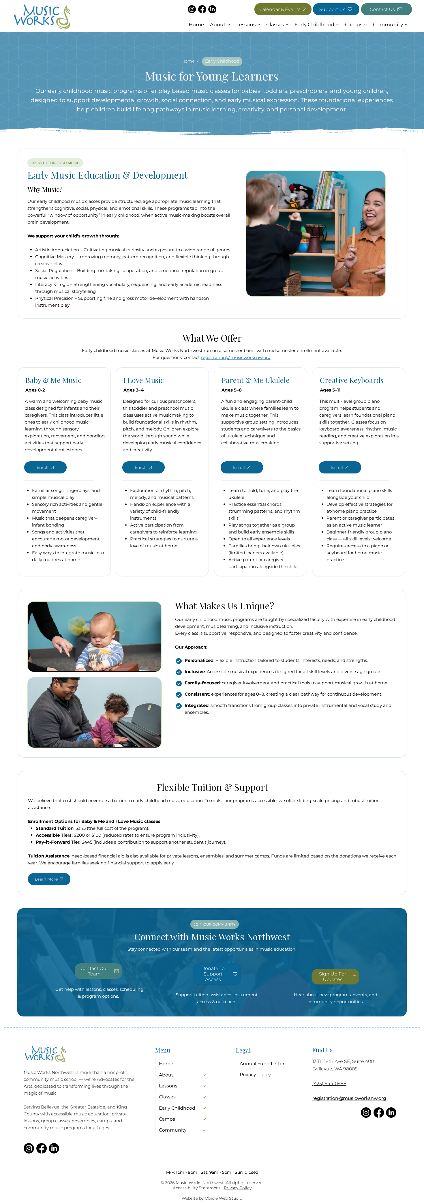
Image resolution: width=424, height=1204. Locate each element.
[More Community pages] (406, 24)
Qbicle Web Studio (223, 1198)
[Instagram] (192, 9)
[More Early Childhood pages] (337, 24)
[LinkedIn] (212, 9)
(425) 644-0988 (329, 1083)
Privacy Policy (238, 1187)
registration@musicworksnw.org (349, 1098)
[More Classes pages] (287, 24)
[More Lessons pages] (258, 24)
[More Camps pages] (365, 24)
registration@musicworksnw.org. (236, 357)
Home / (190, 61)
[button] (335, 976)
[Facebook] (202, 9)
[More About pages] (228, 24)
